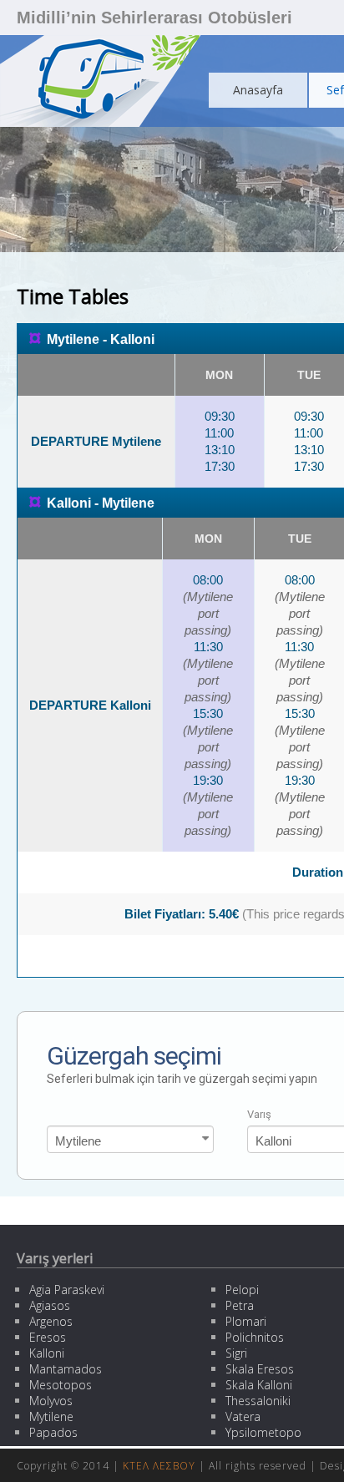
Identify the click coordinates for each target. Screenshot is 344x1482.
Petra (239, 1305)
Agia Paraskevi (66, 1289)
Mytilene (51, 1416)
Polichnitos (254, 1337)
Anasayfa (258, 90)
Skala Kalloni (258, 1385)
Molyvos (51, 1401)
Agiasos (49, 1305)
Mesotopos (60, 1385)
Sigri (236, 1353)
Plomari (245, 1321)
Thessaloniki (258, 1401)
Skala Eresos (259, 1369)
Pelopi (242, 1289)
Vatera (243, 1416)
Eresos (47, 1337)
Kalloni (46, 1353)
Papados (53, 1432)
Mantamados (65, 1369)
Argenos (51, 1321)
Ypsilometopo (263, 1432)
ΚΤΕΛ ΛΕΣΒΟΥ (159, 1466)
